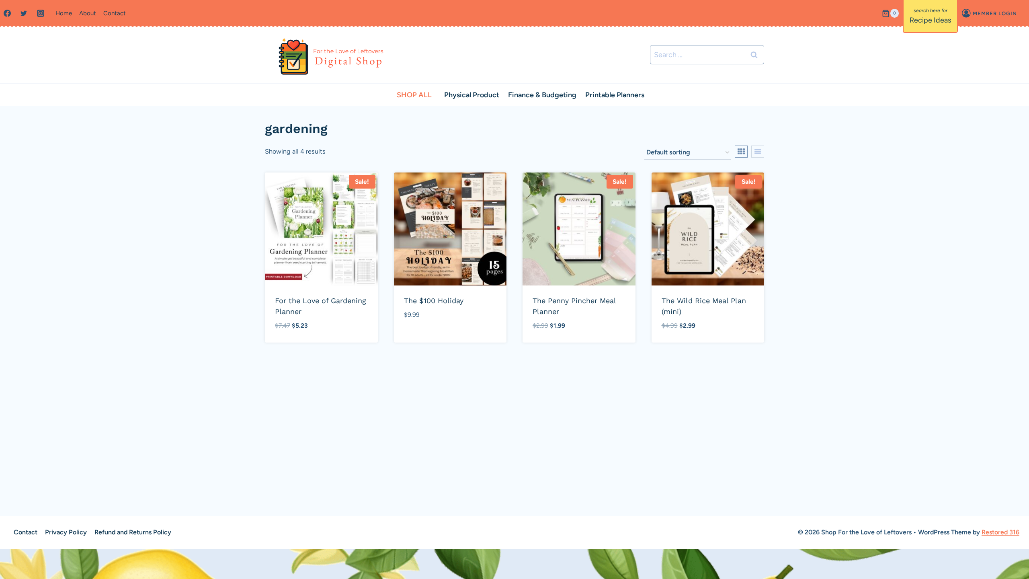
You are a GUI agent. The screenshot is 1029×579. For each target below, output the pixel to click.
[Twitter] (23, 13)
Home (63, 13)
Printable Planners (614, 94)
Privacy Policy (66, 532)
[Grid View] (741, 152)
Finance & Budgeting (542, 94)
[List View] (757, 152)
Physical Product (471, 94)
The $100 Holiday (433, 300)
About (87, 13)
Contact (114, 13)
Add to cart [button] (424, 338)
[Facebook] (7, 13)
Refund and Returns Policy (132, 532)
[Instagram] (40, 13)
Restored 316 (1000, 532)
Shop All (414, 94)
